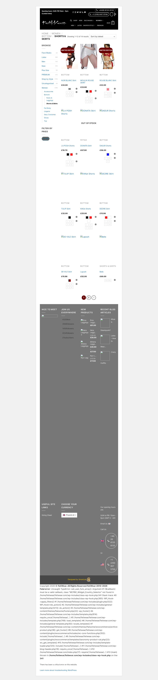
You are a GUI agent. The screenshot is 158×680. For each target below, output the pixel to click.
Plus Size (45, 70)
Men (72, 25)
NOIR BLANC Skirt (68, 80)
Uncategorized (48, 83)
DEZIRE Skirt (105, 209)
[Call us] (82, 12)
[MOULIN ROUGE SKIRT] (88, 56)
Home (45, 33)
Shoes (46, 118)
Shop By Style (88, 25)
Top (45, 121)
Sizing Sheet (47, 515)
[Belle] (108, 247)
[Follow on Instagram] (75, 12)
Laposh (83, 272)
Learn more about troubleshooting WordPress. (58, 670)
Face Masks (88, 20)
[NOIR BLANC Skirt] (69, 56)
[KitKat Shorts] (88, 184)
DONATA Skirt (86, 146)
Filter (45, 139)
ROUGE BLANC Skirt (108, 80)
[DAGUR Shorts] (108, 121)
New (80, 20)
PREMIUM (46, 75)
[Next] (94, 297)
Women (99, 20)
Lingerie (47, 111)
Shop (75, 20)
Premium (100, 25)
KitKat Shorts (85, 209)
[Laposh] (88, 247)
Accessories (48, 91)
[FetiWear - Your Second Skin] (54, 22)
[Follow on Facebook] (73, 12)
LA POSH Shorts (67, 146)
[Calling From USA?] (111, 14)
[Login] (115, 14)
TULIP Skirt (65, 209)
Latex (79, 25)
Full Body (47, 108)
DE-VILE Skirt (66, 272)
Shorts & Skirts (52, 103)
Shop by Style (47, 79)
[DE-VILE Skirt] (69, 247)
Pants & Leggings (49, 99)
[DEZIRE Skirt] (108, 184)
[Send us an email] (80, 12)
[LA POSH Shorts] (69, 121)
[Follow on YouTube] (85, 12)
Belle (101, 272)
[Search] (71, 20)
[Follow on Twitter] (78, 12)
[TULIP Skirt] (69, 184)
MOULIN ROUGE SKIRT (87, 81)
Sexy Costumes (50, 114)
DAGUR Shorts (105, 146)
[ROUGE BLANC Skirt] (108, 56)
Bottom (46, 36)
